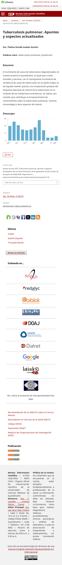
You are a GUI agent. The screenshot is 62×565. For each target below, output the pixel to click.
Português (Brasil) (16, 242)
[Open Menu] (3, 14)
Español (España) (15, 238)
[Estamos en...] (8, 218)
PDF (9, 154)
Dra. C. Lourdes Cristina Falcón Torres (18, 501)
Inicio (5, 20)
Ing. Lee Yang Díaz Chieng (18, 508)
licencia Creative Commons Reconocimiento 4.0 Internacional (31, 550)
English (11, 234)
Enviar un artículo (16, 252)
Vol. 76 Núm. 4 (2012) (31, 20)
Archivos (14, 20)
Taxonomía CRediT (17, 428)
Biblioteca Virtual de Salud (46, 2)
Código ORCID (15, 423)
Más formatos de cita (14, 182)
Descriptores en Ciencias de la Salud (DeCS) (29, 419)
